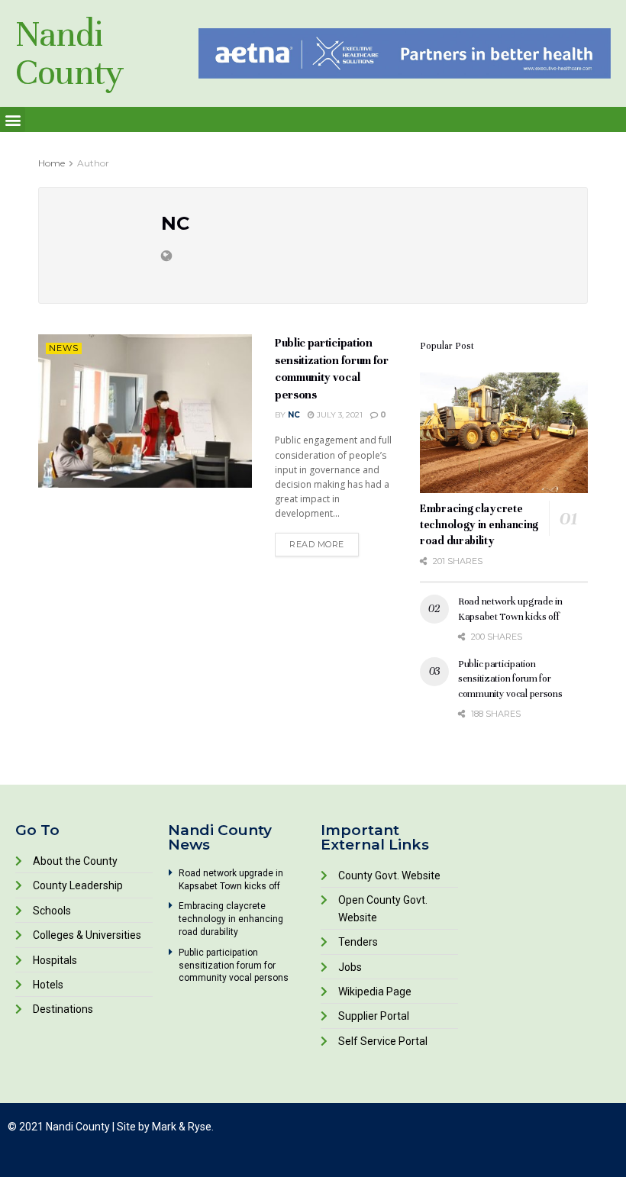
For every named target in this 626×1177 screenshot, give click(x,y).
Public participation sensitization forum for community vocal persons (510, 679)
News (64, 348)
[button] (12, 119)
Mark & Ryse (181, 1127)
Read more (316, 544)
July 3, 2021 (339, 415)
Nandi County (69, 53)
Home (51, 163)
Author (93, 163)
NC (294, 415)
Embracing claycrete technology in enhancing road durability (479, 524)
